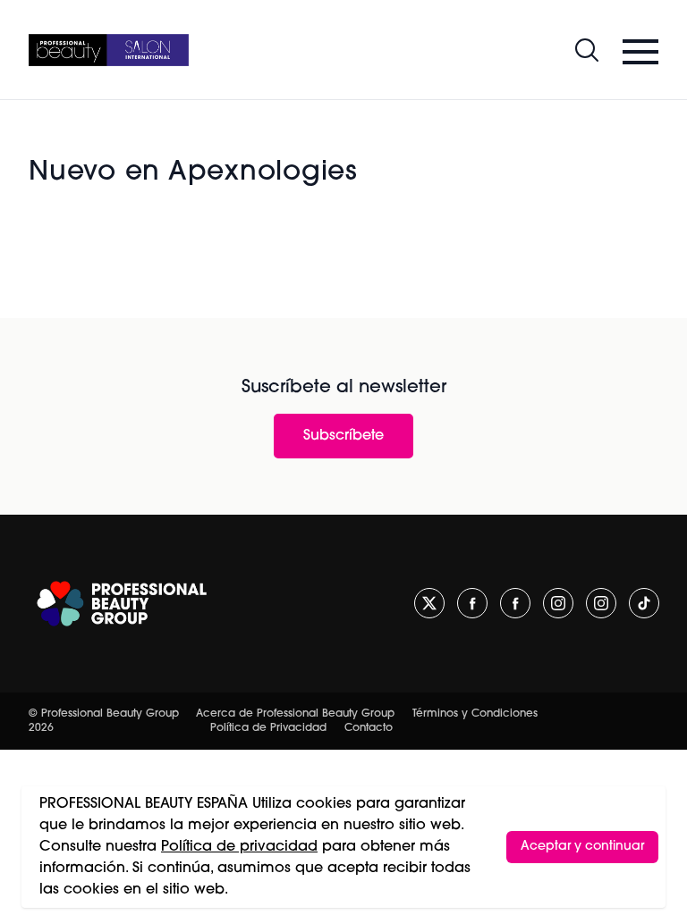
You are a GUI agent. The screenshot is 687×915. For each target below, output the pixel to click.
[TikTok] (644, 603)
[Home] (109, 50)
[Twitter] (429, 603)
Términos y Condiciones (475, 714)
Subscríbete (343, 436)
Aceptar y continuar (582, 846)
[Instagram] (558, 603)
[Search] (586, 50)
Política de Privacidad (268, 728)
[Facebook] (472, 603)
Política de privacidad (239, 847)
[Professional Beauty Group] (122, 603)
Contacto (368, 728)
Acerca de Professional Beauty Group (295, 714)
